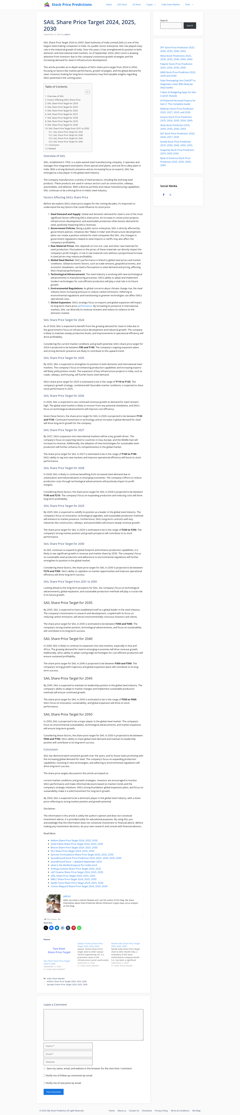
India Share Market (171, 4)
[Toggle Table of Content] (86, 92)
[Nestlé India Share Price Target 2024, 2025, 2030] (128, 954)
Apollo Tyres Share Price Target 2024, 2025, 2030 (77, 882)
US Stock (136, 4)
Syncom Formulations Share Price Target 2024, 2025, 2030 (82, 854)
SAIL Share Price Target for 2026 (62, 110)
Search (164, 20)
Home (109, 4)
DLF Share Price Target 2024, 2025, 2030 (72, 851)
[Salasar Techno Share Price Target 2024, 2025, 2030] (94, 954)
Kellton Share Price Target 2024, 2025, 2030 (74, 840)
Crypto (149, 4)
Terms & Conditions (180, 1110)
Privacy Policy (161, 1110)
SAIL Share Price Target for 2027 (62, 114)
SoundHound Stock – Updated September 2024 (76, 861)
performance (85, 305)
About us (122, 1110)
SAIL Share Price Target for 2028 (62, 117)
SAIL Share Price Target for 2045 (68, 138)
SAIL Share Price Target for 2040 (68, 135)
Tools (187, 4)
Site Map (196, 1110)
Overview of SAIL (55, 96)
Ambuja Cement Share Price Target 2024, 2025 (76, 868)
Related (52, 148)
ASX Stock (122, 4)
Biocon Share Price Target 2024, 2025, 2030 (74, 847)
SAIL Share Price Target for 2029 (62, 121)
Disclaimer (147, 1110)
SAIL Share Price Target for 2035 (68, 132)
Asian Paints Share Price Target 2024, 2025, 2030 (77, 843)
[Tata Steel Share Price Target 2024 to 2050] (59, 951)
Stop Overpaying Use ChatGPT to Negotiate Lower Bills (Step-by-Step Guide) (178, 84)
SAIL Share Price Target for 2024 (62, 103)
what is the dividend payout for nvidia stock (74, 865)
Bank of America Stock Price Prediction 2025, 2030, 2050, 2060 (175, 162)
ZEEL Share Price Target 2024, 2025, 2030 (73, 875)
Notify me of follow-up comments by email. (69, 1075)
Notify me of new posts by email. (64, 1083)
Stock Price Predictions (72, 4)
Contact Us (134, 1110)
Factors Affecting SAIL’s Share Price (63, 99)
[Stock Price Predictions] (47, 4)
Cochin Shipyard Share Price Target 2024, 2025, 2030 (79, 886)
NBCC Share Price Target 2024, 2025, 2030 (74, 879)
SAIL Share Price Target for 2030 (62, 124)
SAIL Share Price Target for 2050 (68, 141)
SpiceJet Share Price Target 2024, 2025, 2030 (67, 984)
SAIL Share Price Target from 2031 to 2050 (69, 128)
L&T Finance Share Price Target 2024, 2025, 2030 (77, 872)
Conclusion (54, 144)
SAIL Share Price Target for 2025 (62, 107)
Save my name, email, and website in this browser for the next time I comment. (89, 1068)
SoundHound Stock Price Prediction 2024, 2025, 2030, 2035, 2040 (86, 858)
